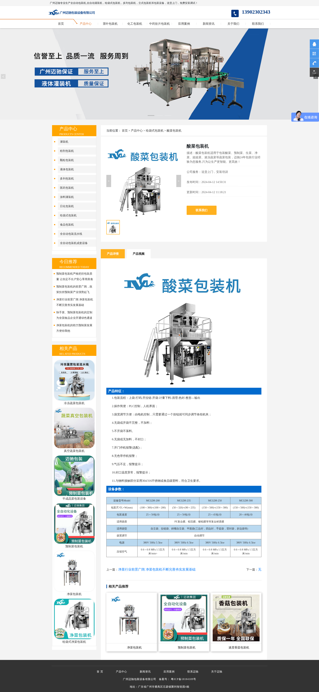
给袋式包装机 (68, 215)
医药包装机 (67, 187)
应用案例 (184, 24)
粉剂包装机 (67, 150)
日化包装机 (67, 206)
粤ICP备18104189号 (183, 679)
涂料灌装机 (67, 197)
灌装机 (64, 141)
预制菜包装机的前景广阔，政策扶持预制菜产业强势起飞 (74, 289)
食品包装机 (67, 224)
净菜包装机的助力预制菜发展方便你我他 (74, 328)
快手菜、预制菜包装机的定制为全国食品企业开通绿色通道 (74, 315)
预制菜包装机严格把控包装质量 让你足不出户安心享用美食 (74, 276)
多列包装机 (67, 178)
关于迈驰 (216, 671)
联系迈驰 (192, 671)
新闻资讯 (209, 24)
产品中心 (86, 24)
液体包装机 (67, 169)
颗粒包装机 (67, 160)
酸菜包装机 (174, 130)
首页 (61, 24)
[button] (108, 181)
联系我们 (258, 24)
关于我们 (233, 24)
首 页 (100, 671)
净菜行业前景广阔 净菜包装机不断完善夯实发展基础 (74, 302)
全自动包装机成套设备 (74, 243)
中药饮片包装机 (159, 24)
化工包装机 (134, 24)
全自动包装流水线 (71, 233)
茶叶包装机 (110, 24)
